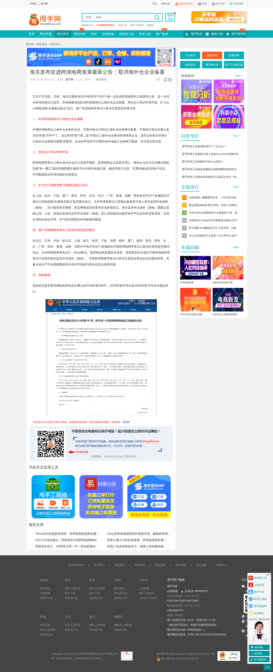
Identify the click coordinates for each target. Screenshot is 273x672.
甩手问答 (172, 586)
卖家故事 (234, 55)
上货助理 (144, 588)
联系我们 (119, 565)
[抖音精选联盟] (195, 268)
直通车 (150, 25)
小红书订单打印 (148, 598)
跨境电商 (101, 79)
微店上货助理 (97, 625)
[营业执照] (126, 656)
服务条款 (140, 565)
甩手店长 (45, 625)
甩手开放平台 (186, 3)
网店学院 (46, 33)
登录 (154, 3)
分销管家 (45, 593)
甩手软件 (197, 33)
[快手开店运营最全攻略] (195, 300)
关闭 (268, 574)
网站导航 (238, 3)
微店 (92, 616)
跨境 (43, 616)
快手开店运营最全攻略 (191, 314)
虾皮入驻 (145, 33)
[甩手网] (46, 20)
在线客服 (257, 647)
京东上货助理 (72, 625)
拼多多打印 (87, 25)
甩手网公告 (212, 64)
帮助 (204, 3)
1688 (117, 580)
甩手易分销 (120, 593)
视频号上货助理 (123, 625)
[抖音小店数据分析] (196, 91)
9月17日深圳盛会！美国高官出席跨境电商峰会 (66, 540)
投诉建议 (257, 653)
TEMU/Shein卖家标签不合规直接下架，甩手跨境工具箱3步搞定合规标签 (214, 212)
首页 (32, 33)
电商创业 (190, 64)
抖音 (68, 580)
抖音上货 (122, 25)
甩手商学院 (238, 33)
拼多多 (44, 580)
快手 (92, 580)
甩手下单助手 (137, 25)
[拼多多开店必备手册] (228, 268)
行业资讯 (190, 55)
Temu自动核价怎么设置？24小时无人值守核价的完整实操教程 (214, 235)
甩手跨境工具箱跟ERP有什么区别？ (203, 161)
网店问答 (80, 33)
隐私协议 (160, 565)
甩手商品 (45, 588)
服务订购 (217, 33)
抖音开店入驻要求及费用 (225, 314)
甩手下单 (94, 593)
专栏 (94, 33)
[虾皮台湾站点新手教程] (196, 117)
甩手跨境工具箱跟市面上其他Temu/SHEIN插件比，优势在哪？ (211, 153)
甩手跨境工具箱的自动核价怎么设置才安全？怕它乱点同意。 (211, 176)
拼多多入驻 (126, 33)
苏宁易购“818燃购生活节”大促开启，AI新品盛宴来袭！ (214, 227)
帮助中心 (222, 565)
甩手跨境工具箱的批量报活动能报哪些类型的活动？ (211, 169)
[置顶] (267, 667)
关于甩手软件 (76, 565)
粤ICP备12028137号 (202, 653)
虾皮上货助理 (48, 629)
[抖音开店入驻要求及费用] (228, 300)
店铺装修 (108, 33)
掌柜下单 (70, 593)
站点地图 (201, 565)
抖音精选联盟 (187, 282)
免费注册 (165, 3)
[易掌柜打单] (219, 17)
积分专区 (220, 3)
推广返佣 (162, 33)
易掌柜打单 (46, 598)
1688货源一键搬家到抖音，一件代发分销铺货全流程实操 (214, 197)
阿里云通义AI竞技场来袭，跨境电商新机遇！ (136, 540)
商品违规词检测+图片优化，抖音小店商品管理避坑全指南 (214, 205)
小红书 (143, 580)
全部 (88, 17)
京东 (68, 616)
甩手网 (30, 44)
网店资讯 (63, 33)
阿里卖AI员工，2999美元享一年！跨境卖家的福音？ (69, 546)
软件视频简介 (259, 659)
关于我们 (99, 565)
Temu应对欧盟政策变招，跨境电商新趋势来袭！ (67, 533)
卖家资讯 (55, 44)
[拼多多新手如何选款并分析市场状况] (229, 91)
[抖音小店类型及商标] (229, 117)
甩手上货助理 (72, 588)
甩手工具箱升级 (234, 64)
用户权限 (181, 565)
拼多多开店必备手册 (223, 282)
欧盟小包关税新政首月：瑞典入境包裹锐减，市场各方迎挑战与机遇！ (153, 546)
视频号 (118, 616)
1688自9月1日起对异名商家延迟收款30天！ (213, 220)
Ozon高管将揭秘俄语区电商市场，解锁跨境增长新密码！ (145, 533)
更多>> (238, 75)
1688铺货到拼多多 (105, 25)
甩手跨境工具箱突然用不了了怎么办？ (204, 146)
